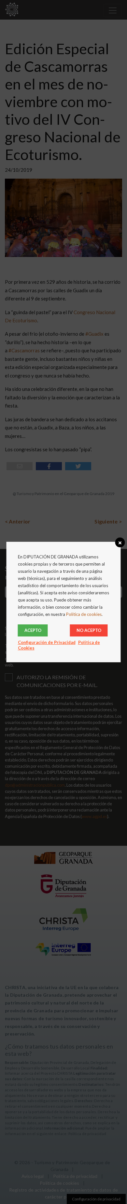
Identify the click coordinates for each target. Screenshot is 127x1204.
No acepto (89, 630)
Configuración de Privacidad (47, 642)
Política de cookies (84, 614)
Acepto (32, 630)
